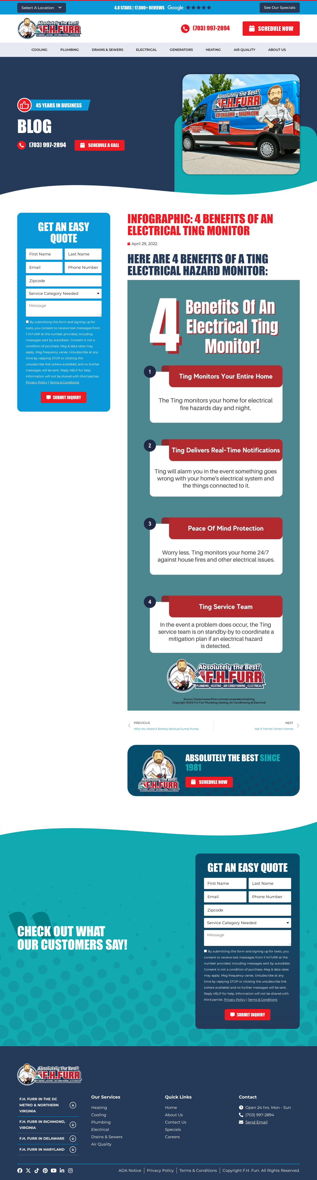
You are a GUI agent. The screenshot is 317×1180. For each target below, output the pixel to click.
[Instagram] (70, 1170)
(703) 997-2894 (211, 28)
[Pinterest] (45, 1170)
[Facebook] (19, 1170)
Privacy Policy (36, 382)
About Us (277, 50)
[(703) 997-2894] (185, 28)
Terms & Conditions (64, 382)
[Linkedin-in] (61, 1170)
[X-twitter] (28, 1170)
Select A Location (38, 8)
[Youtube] (53, 1170)
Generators (181, 50)
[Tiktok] (36, 1170)
